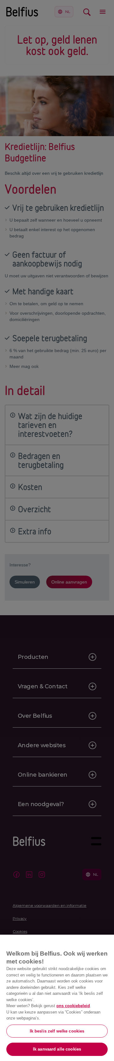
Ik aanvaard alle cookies (57, 1049)
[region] (57, 998)
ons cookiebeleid (73, 1005)
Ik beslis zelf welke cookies (57, 1031)
